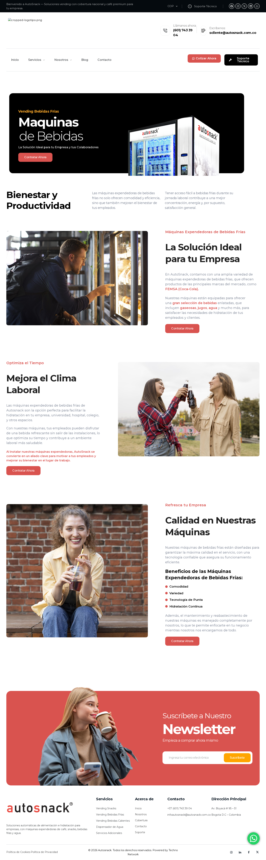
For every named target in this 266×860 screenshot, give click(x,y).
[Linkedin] (250, 6)
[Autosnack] (48, 807)
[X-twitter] (244, 6)
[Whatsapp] (257, 6)
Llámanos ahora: (184, 25)
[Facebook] (231, 6)
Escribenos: (217, 28)
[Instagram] (238, 6)
